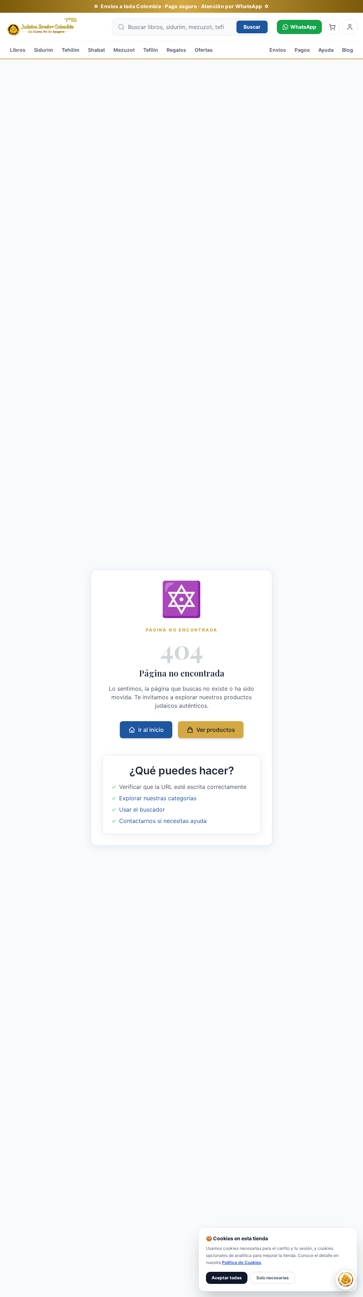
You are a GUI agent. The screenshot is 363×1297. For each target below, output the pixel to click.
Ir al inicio (151, 729)
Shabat (96, 50)
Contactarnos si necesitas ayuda (163, 820)
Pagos (302, 50)
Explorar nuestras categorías (157, 798)
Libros (18, 50)
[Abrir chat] (345, 1279)
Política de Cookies (241, 1262)
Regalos (176, 50)
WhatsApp (303, 27)
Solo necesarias (272, 1277)
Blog (347, 50)
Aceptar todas (227, 1277)
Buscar (252, 27)
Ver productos (215, 729)
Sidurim (43, 50)
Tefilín (150, 50)
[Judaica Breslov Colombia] (55, 27)
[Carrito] (332, 27)
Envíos (277, 50)
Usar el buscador (142, 809)
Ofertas (204, 50)
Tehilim (70, 50)
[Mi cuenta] (349, 27)
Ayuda (326, 50)
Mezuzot (124, 50)
